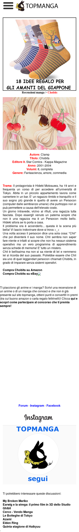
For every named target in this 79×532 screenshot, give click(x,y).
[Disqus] (39, 353)
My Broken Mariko (15, 501)
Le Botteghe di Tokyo (18, 515)
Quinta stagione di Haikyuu (21, 526)
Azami (7, 519)
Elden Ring (10, 523)
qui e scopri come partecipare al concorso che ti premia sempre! (39, 302)
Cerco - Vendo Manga (18, 512)
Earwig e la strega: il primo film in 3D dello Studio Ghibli (37, 506)
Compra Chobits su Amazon (22, 270)
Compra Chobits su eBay (20, 273)
